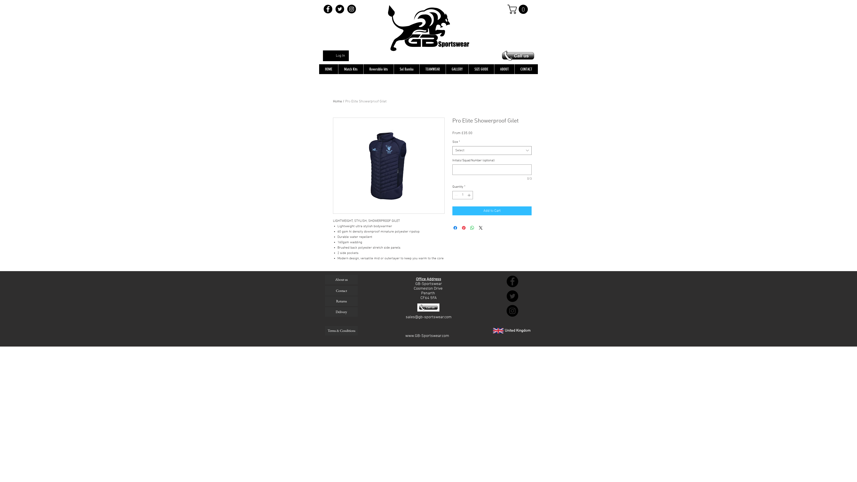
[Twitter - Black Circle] (339, 9)
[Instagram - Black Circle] (351, 9)
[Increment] (469, 195)
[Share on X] (480, 228)
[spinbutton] (463, 195)
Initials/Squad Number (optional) (473, 160)
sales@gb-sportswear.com (428, 317)
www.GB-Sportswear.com (427, 336)
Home (337, 101)
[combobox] (492, 150)
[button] (519, 9)
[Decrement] (456, 195)
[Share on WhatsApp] (472, 228)
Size (456, 142)
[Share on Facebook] (455, 228)
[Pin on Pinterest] (463, 228)
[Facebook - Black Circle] (328, 9)
